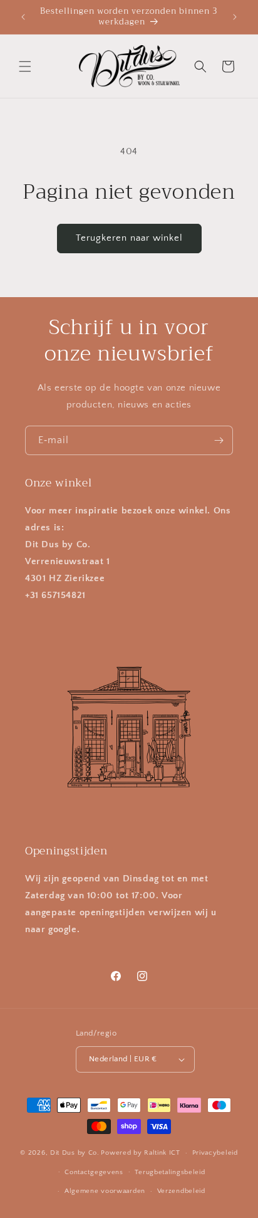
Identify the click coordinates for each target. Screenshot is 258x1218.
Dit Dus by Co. (75, 1153)
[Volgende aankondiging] (235, 17)
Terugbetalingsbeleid (170, 1172)
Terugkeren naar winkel (129, 238)
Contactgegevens (93, 1172)
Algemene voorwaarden (104, 1191)
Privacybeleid (215, 1153)
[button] (25, 66)
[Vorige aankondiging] (23, 17)
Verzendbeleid (181, 1191)
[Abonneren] (218, 440)
